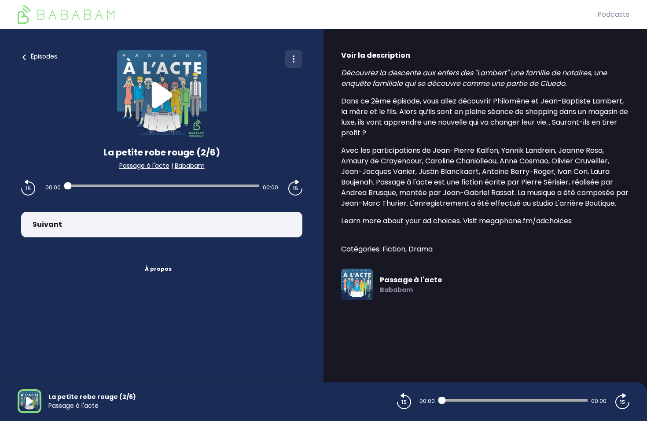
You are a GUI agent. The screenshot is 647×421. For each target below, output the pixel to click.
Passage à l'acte (144, 165)
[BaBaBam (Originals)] (307, 14)
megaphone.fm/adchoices (525, 221)
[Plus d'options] (293, 59)
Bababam (190, 165)
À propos (158, 269)
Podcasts (613, 14)
